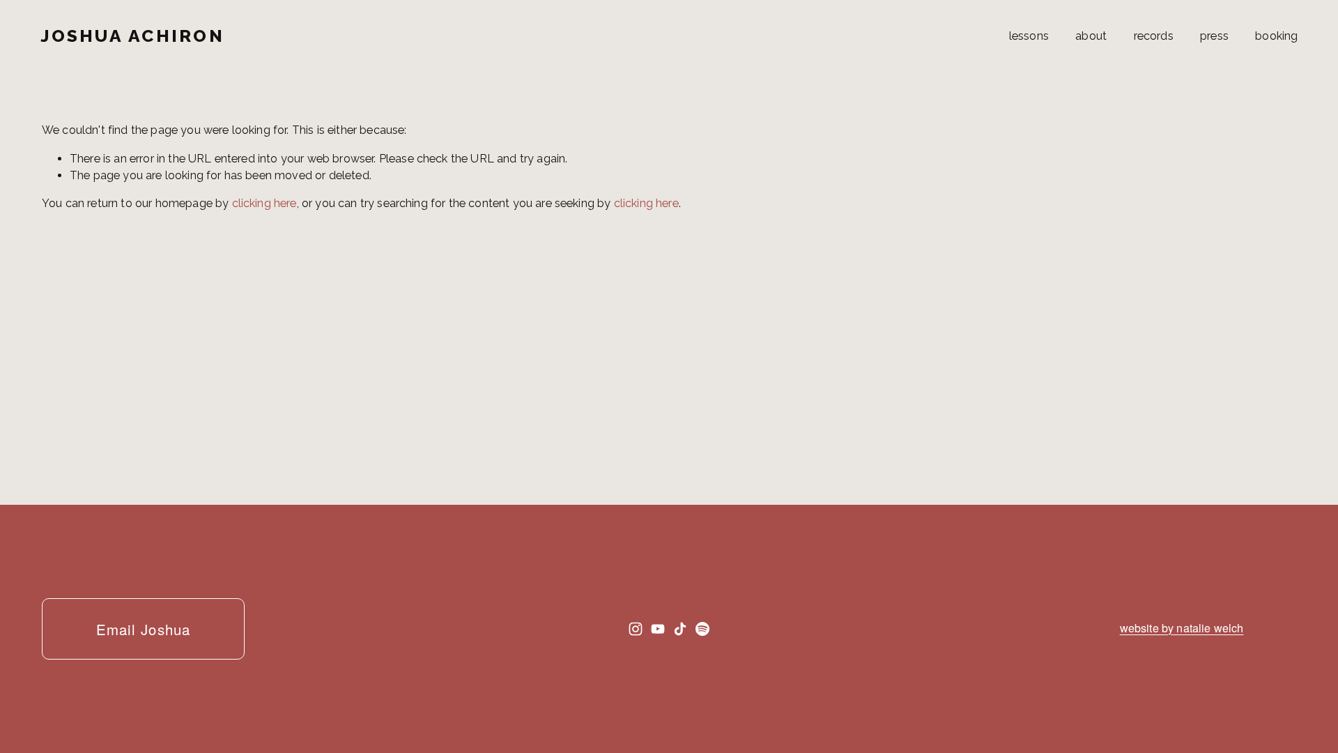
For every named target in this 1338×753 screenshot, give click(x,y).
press (1214, 36)
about (1091, 36)
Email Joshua (143, 628)
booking (1276, 36)
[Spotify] (702, 629)
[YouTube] (658, 629)
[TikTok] (680, 629)
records (1154, 36)
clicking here (264, 203)
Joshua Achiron (132, 36)
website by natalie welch (1182, 627)
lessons (1029, 36)
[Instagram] (636, 629)
